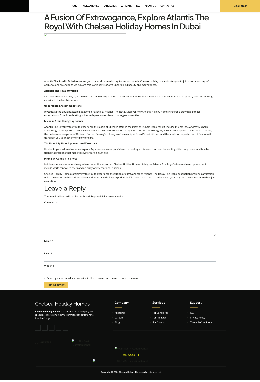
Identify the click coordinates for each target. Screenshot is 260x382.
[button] (49, 343)
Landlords (110, 6)
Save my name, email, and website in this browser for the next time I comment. (93, 278)
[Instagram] (65, 328)
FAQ (138, 6)
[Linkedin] (58, 328)
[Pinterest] (51, 328)
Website (49, 265)
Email (48, 253)
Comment (51, 202)
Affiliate (126, 6)
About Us (150, 6)
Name (48, 241)
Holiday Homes (90, 6)
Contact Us (167, 6)
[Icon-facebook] (38, 328)
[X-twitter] (45, 328)
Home (74, 6)
